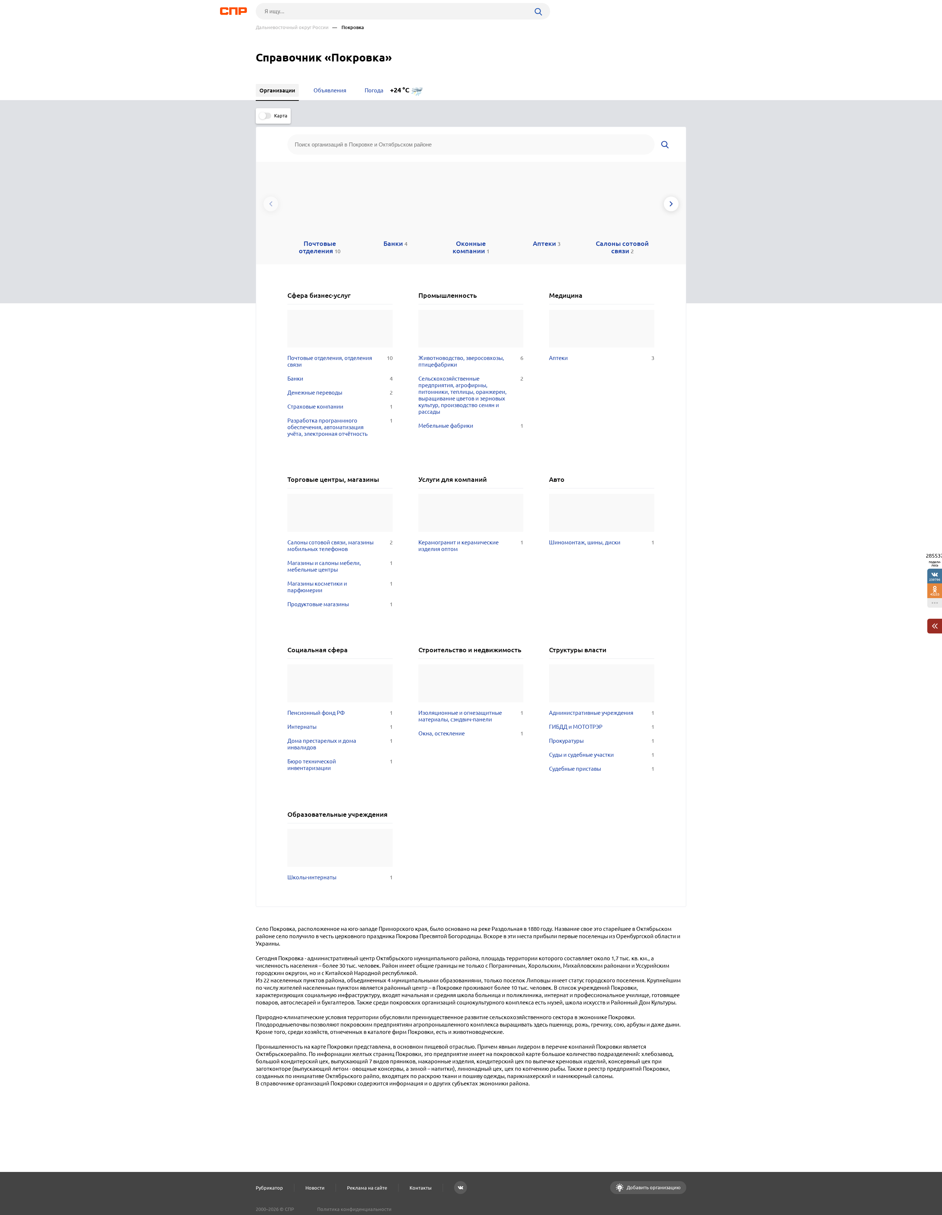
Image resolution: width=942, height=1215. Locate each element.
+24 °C (400, 90)
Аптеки (601, 358)
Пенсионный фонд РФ (340, 713)
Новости (315, 1188)
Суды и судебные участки (601, 755)
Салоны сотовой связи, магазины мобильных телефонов (340, 545)
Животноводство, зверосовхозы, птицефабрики (471, 361)
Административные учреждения (601, 713)
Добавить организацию (653, 1187)
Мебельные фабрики (471, 426)
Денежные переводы (340, 392)
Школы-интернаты (340, 877)
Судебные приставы (601, 769)
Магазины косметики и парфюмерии (340, 586)
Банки (340, 378)
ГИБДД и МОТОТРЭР (601, 727)
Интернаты (340, 727)
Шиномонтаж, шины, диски (601, 542)
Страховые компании (340, 406)
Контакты (421, 1188)
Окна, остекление (471, 733)
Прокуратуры (601, 741)
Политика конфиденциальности (354, 1209)
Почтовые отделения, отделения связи (340, 361)
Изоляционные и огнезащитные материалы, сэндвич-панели (471, 716)
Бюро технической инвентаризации (340, 764)
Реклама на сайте (367, 1188)
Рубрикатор (269, 1188)
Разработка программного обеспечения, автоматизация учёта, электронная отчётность (340, 427)
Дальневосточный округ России (292, 27)
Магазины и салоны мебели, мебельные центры (340, 566)
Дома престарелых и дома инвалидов (340, 744)
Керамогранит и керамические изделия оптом (471, 545)
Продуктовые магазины (340, 604)
